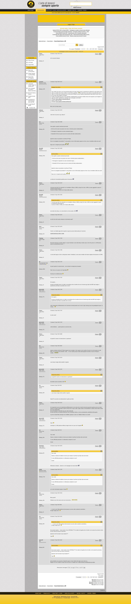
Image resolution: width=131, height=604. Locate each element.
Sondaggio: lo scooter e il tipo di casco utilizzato (80, 30)
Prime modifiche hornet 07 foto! (62, 35)
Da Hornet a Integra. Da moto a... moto (81, 31)
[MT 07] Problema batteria (32, 93)
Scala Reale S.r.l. (59, 597)
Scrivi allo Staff (74, 596)
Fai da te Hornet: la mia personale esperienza (62, 31)
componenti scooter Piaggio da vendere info (32, 85)
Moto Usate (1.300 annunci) (31, 71)
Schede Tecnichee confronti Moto (31, 74)
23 (93, 49)
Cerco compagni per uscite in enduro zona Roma (32, 89)
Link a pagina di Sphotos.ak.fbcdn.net (63, 101)
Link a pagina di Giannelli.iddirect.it (63, 99)
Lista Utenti (30, 62)
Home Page (30, 10)
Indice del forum (42, 41)
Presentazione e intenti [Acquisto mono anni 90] (31, 101)
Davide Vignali (67, 597)
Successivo (100, 49)
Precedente (77, 49)
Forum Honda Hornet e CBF (60, 41)
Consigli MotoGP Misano (31, 105)
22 (90, 49)
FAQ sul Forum (31, 60)
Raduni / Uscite (72, 10)
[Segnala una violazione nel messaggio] (100, 54)
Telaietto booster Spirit (31, 97)
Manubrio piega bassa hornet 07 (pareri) (78, 35)
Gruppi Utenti (31, 64)
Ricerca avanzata (77, 7)
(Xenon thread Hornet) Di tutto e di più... (81, 34)
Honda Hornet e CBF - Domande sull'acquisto (77, 33)
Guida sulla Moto (61, 10)
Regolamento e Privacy (65, 596)
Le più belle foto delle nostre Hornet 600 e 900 (63, 34)
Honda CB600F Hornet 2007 (61, 33)
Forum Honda (50, 41)
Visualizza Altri (32, 107)
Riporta (96, 53)
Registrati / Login (51, 10)
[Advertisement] (71, 18)
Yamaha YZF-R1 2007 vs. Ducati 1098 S (61, 30)
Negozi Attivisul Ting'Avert (31, 77)
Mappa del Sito (57, 596)
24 (95, 49)
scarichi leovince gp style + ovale (57, 233)
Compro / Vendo (82, 10)
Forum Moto (40, 10)
